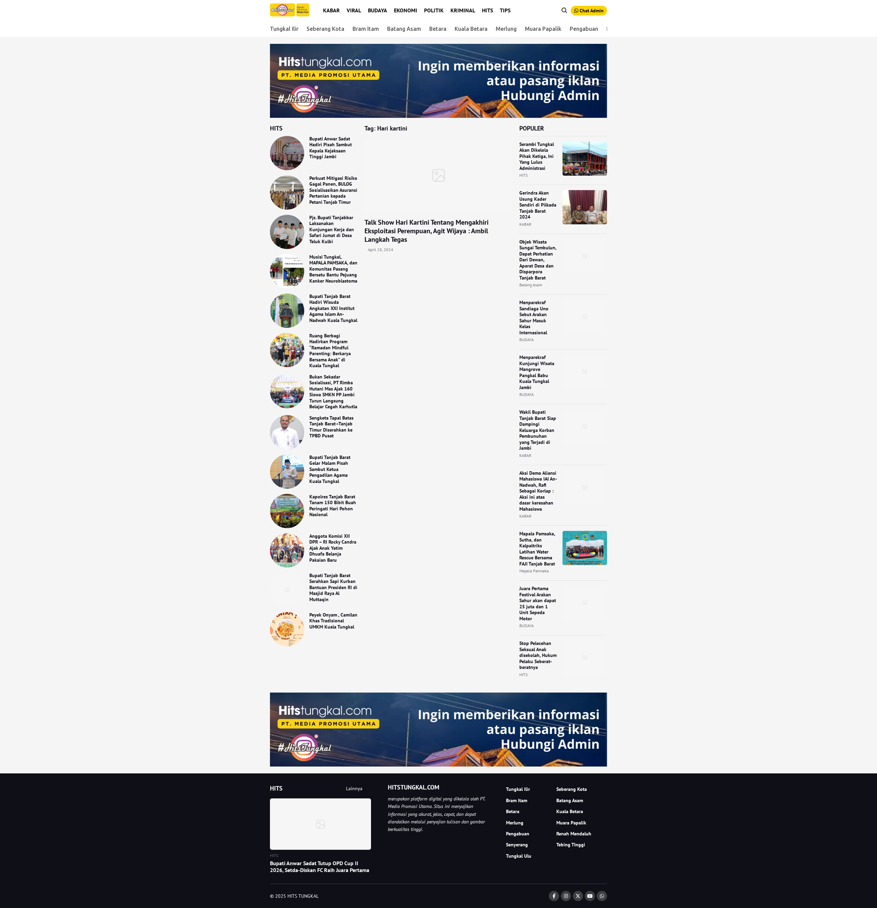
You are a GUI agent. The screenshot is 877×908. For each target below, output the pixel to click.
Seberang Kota (325, 29)
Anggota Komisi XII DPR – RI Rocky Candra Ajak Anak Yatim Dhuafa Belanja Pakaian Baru (332, 548)
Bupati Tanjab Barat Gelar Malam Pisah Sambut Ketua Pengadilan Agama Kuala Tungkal (329, 469)
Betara (437, 29)
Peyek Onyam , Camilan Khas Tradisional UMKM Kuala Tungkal (333, 621)
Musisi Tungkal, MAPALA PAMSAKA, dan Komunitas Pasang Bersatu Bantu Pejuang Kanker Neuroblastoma (333, 269)
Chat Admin (591, 11)
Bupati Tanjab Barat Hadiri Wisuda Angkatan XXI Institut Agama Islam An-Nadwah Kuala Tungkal (333, 308)
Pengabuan (584, 29)
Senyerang (517, 845)
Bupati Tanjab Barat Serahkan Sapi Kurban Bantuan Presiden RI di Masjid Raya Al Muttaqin (333, 587)
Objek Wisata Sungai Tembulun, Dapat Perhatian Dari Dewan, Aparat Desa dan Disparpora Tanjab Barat (537, 260)
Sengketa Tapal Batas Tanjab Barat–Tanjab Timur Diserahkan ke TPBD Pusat (331, 427)
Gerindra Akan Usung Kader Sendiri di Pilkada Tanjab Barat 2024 (537, 205)
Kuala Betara (471, 29)
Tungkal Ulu (518, 856)
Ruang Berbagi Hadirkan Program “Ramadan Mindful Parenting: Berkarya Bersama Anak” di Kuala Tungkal (330, 351)
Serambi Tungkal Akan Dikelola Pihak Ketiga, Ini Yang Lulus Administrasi (536, 156)
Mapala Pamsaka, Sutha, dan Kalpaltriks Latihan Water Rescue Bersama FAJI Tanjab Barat (537, 549)
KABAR (331, 10)
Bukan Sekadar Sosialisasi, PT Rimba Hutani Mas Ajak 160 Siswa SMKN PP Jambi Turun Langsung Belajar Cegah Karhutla (333, 392)
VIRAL (354, 10)
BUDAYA (377, 10)
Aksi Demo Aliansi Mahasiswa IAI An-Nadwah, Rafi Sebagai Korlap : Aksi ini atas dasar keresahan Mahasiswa (538, 491)
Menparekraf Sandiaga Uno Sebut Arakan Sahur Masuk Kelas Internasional (533, 317)
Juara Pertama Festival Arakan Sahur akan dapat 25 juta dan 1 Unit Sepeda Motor (537, 603)
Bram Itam (366, 29)
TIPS (505, 10)
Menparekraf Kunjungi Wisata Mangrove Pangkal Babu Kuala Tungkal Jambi (536, 372)
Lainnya (354, 788)
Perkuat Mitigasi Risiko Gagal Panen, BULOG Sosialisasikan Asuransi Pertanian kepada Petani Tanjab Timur (333, 190)
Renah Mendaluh (573, 834)
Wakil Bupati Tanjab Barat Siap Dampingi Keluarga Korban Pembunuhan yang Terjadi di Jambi (537, 430)
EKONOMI (405, 10)
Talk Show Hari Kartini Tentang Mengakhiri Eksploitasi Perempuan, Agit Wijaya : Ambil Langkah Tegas (427, 231)
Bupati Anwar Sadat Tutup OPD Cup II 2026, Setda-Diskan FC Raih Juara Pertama (319, 866)
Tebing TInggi (570, 845)
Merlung (506, 29)
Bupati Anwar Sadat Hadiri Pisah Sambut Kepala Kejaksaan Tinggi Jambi (330, 148)
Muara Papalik (543, 29)
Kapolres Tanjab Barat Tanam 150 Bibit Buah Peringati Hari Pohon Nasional (332, 506)
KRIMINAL (462, 10)
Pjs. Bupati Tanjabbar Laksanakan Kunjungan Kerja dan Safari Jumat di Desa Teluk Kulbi (331, 229)
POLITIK (434, 10)
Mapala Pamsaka (534, 570)
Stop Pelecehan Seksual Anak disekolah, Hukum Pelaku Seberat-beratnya (538, 655)
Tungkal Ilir (284, 29)
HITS (487, 10)
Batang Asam (404, 29)
